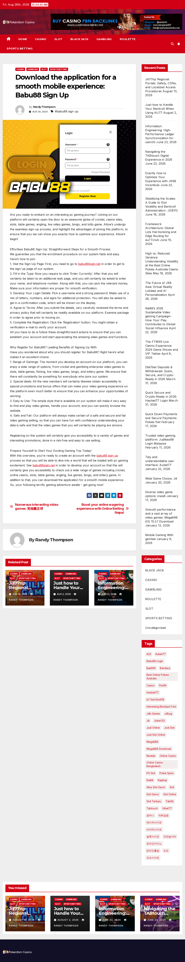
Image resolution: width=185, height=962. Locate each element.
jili (148, 720)
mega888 (152, 741)
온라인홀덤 (153, 850)
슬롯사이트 (153, 836)
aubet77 (160, 654)
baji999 (151, 668)
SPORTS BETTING (20, 48)
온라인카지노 (154, 843)
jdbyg (168, 713)
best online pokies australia (158, 676)
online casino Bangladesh (155, 764)
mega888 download (159, 748)
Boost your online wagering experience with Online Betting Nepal (100, 508)
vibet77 (167, 808)
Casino (151, 685)
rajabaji (162, 780)
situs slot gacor (156, 787)
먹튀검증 (163, 815)
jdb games (153, 713)
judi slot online (156, 734)
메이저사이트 (154, 822)
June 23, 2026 (112, 920)
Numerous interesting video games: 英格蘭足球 (36, 506)
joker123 (159, 720)
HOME (22, 39)
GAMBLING (104, 39)
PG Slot (151, 773)
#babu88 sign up (66, 111)
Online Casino (168, 755)
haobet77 (153, 692)
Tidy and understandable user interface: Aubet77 (159, 461)
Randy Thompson (44, 106)
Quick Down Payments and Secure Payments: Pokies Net (161, 418)
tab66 (170, 801)
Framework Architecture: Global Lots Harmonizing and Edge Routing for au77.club (160, 232)
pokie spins (167, 773)
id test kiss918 (155, 699)
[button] (172, 44)
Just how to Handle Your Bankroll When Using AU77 (159, 108)
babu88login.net (89, 264)
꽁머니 (150, 815)
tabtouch (152, 808)
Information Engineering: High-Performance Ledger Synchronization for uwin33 (160, 134)
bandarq (165, 668)
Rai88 (150, 780)
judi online (153, 727)
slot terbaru (154, 801)
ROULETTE (127, 39)
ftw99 (162, 685)
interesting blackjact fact (161, 706)
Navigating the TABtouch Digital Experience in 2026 (158, 155)
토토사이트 (153, 857)
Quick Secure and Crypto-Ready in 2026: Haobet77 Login (161, 396)
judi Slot (169, 727)
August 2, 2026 (68, 920)
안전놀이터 (170, 836)
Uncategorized (155, 628)
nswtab (151, 755)
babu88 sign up (107, 455)
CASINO (40, 39)
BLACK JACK (79, 39)
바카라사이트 (154, 829)
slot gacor (153, 794)
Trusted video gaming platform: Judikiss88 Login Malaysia (160, 439)
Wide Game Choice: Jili (161, 478)
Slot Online (169, 794)
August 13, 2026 (23, 920)
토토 (166, 850)
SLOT (58, 39)
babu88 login (155, 661)
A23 (149, 654)
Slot (172, 787)
